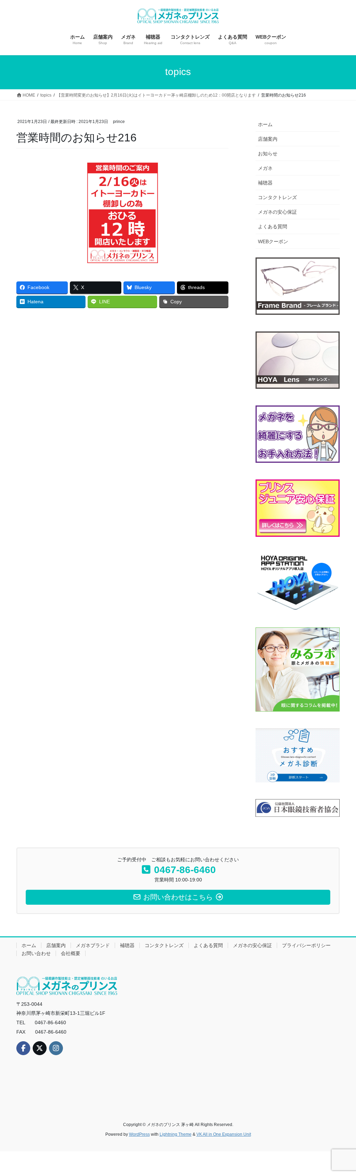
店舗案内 (267, 139)
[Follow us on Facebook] (23, 1048)
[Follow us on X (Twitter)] (40, 1048)
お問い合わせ (36, 953)
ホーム (265, 124)
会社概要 (70, 953)
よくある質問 (272, 226)
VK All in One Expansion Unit (223, 1134)
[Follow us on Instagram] (56, 1048)
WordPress (139, 1134)
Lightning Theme (176, 1134)
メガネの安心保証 (277, 212)
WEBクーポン (273, 241)
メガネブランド (93, 945)
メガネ (265, 168)
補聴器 (265, 183)
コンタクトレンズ (277, 197)
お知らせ (267, 153)
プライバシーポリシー (306, 945)
